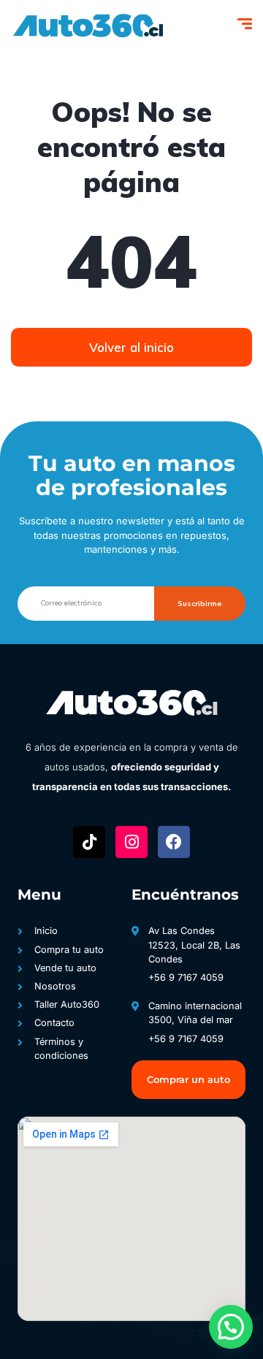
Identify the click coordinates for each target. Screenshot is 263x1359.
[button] (231, 1327)
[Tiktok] (89, 842)
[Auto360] (87, 25)
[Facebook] (174, 842)
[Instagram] (131, 842)
